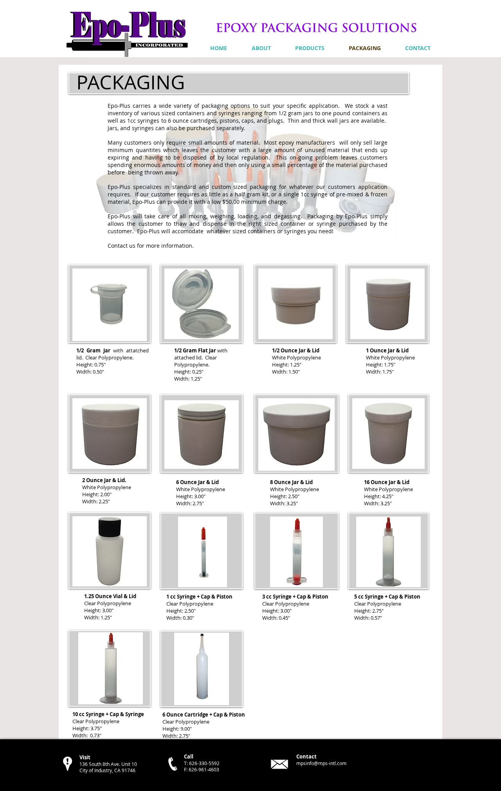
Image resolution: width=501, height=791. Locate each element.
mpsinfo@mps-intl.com (321, 763)
